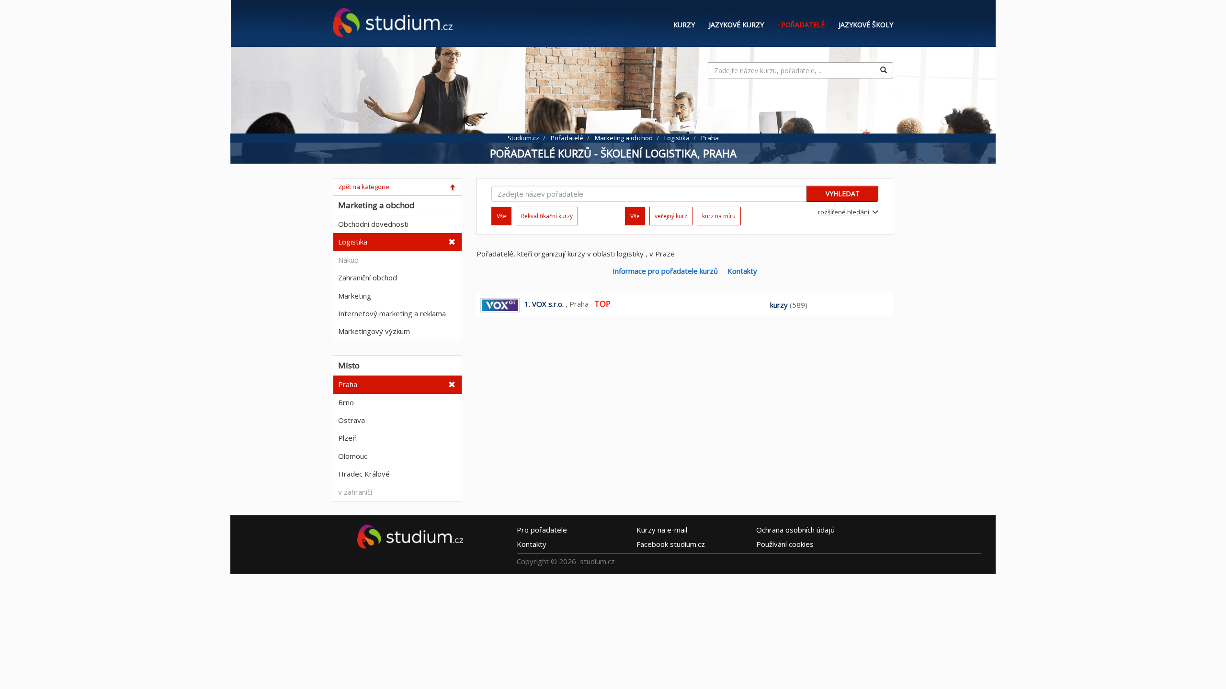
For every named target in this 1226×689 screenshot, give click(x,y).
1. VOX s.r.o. (544, 304)
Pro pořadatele (542, 529)
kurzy (779, 305)
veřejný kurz (671, 216)
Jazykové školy (866, 24)
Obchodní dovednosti (373, 224)
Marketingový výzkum (374, 331)
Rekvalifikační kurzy (547, 216)
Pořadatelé (803, 24)
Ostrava (351, 420)
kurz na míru (719, 216)
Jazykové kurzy (736, 24)
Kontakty (742, 271)
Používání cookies (785, 544)
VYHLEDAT (843, 193)
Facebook (670, 544)
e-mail (661, 529)
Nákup (348, 260)
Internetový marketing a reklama (392, 313)
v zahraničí (355, 492)
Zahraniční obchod (367, 277)
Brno (346, 402)
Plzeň (347, 438)
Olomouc (352, 456)
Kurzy (684, 24)
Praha (347, 384)
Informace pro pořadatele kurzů (665, 271)
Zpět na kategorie (363, 186)
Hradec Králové (364, 473)
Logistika (352, 241)
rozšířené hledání (845, 212)
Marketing (354, 295)
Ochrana (795, 529)
